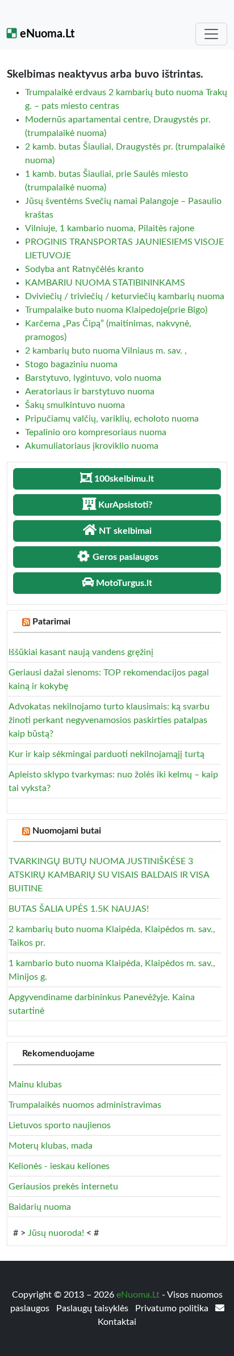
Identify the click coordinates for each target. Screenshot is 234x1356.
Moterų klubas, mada (51, 1145)
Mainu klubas (35, 1084)
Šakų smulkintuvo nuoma (75, 405)
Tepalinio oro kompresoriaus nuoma (95, 432)
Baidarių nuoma (40, 1207)
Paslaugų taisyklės (93, 1308)
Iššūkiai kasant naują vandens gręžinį (81, 652)
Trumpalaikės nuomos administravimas (85, 1105)
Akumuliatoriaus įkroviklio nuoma (91, 445)
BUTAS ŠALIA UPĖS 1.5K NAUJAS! (79, 908)
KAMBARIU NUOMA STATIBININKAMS (105, 282)
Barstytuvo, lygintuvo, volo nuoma (93, 377)
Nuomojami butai (66, 830)
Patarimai (51, 621)
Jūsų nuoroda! (56, 1233)
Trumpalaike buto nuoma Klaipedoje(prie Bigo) (116, 309)
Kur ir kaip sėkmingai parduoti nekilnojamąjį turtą (106, 754)
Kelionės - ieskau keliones (59, 1166)
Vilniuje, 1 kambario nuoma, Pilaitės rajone (109, 228)
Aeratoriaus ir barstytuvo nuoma (89, 391)
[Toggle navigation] (211, 34)
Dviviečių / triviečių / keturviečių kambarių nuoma (124, 296)
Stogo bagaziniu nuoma (71, 364)
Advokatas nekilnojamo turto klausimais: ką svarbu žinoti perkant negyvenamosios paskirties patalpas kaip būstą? (109, 720)
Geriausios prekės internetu (63, 1186)
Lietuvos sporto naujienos (60, 1125)
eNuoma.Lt (45, 34)
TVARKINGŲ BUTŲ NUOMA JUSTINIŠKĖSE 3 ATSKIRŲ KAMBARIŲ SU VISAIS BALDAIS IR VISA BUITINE (109, 875)
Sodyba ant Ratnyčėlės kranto (84, 269)
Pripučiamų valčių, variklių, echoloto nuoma (112, 418)
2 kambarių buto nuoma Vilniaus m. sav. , (106, 350)
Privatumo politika (173, 1308)
